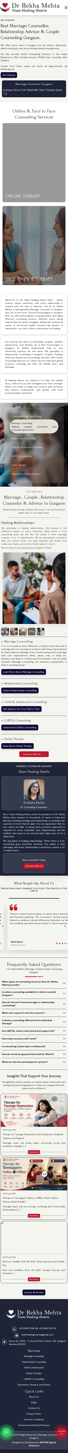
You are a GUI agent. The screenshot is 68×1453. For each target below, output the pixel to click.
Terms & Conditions (34, 1419)
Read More (34, 1152)
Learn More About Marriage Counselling (23, 671)
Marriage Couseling (34, 1356)
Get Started (9, 75)
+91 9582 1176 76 (47, 1328)
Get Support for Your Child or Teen (21, 709)
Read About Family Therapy (17, 746)
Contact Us (34, 1408)
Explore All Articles (33, 1292)
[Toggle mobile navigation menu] (66, 7)
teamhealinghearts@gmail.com (37, 1334)
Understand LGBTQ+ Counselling (19, 727)
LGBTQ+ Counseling (34, 1379)
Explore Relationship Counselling (20, 690)
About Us (34, 1396)
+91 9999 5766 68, (28, 1328)
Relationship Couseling (34, 1361)
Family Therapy (34, 1373)
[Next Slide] (65, 926)
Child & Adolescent (34, 1367)
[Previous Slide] (3, 926)
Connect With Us (34, 865)
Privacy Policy (34, 1413)
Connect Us (61, 1432)
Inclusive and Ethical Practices (33, 1425)
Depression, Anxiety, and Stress (34, 1384)
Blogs (34, 1402)
